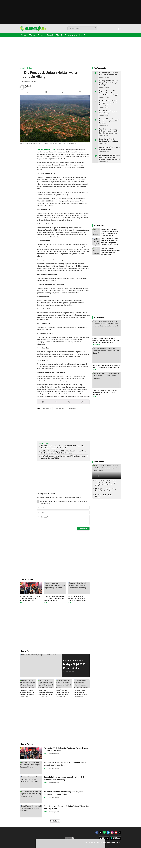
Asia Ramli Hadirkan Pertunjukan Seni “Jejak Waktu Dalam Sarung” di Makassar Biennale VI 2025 (64, 457)
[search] (95, 28)
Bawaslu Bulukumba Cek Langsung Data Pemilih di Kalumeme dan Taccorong (77, 598)
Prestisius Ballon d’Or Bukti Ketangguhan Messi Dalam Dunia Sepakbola (108, 103)
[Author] (22, 87)
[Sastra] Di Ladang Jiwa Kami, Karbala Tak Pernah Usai (105, 490)
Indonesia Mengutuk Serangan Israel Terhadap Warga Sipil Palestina (109, 121)
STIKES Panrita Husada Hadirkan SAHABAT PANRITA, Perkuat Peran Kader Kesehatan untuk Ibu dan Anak (63, 447)
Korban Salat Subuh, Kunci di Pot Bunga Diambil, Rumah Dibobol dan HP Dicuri (30, 598)
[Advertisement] (70, 23)
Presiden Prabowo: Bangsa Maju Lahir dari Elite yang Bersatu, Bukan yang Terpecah (27, 693)
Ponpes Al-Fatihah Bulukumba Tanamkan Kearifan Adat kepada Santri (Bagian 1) (106, 366)
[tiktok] (119, 832)
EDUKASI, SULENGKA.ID (46, 150)
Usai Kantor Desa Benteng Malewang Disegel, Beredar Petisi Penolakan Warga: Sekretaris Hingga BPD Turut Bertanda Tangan (109, 133)
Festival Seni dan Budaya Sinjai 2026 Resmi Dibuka (74, 664)
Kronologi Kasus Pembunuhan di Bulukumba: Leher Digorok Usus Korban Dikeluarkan (81, 694)
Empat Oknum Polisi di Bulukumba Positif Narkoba (108, 140)
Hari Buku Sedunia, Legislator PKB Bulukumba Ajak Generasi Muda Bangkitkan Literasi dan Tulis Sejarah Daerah (63, 452)
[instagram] (112, 832)
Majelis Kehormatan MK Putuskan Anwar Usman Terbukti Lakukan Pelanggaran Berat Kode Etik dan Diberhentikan (109, 95)
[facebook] (96, 832)
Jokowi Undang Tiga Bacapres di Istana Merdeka (109, 148)
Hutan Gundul (46, 408)
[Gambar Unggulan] (55, 118)
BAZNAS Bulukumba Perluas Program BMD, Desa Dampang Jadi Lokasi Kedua (63, 793)
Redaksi (28, 86)
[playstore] (115, 839)
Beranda (22, 68)
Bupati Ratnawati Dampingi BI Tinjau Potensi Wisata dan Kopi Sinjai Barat (66, 807)
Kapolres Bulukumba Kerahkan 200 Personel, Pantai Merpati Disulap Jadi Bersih (54, 598)
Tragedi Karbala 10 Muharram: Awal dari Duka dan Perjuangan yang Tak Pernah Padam (106, 483)
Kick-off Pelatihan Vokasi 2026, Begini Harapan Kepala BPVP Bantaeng (63, 693)
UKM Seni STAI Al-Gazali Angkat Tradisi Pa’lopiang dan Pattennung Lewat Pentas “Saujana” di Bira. (109, 241)
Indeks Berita (54, 821)
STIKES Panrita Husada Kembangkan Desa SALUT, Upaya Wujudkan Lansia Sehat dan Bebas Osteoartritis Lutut (110, 233)
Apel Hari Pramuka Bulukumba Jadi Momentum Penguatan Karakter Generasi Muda (110, 251)
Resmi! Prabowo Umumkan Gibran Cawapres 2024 (108, 112)
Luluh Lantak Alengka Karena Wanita (105, 496)
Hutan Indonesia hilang (60, 408)
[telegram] (108, 832)
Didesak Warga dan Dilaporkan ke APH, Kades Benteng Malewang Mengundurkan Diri (109, 157)
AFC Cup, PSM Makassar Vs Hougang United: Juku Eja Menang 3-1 (108, 83)
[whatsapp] (104, 832)
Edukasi (29, 68)
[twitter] (100, 832)
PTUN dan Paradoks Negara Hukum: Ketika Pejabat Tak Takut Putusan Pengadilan (104, 392)
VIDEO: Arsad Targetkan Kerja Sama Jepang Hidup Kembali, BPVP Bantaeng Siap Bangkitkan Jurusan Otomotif (45, 695)
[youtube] (116, 832)
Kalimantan (72, 408)
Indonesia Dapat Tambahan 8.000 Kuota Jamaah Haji (108, 74)
